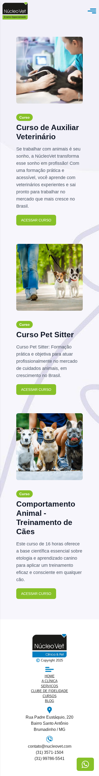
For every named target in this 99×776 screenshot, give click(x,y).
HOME (50, 676)
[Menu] (92, 11)
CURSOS (50, 696)
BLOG (49, 701)
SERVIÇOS (49, 686)
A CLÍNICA (50, 681)
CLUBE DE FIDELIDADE (49, 691)
